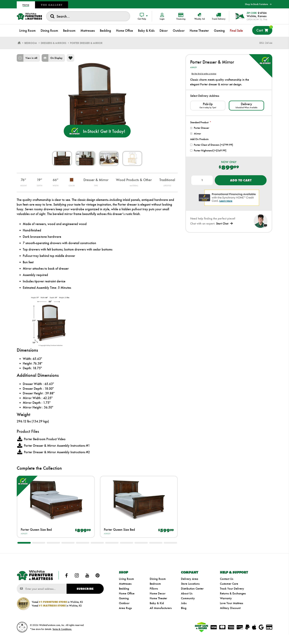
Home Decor (157, 593)
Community (188, 598)
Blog (183, 608)
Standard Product (199, 122)
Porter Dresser (201, 127)
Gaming (124, 598)
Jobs (183, 603)
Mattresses (125, 584)
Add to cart (241, 180)
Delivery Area (189, 579)
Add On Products (199, 139)
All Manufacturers (161, 608)
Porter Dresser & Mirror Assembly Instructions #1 (57, 446)
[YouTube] (87, 575)
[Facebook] (66, 575)
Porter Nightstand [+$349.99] (210, 150)
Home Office (126, 593)
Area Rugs (125, 608)
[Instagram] (77, 575)
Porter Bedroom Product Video (45, 439)
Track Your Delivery (232, 588)
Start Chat (222, 223)
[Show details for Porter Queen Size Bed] (55, 499)
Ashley (24, 533)
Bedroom (155, 584)
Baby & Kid (157, 603)
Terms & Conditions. (62, 629)
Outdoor (124, 603)
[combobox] (88, 16)
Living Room (126, 579)
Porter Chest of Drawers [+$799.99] (213, 144)
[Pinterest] (97, 575)
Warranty (226, 598)
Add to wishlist (70, 58)
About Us (186, 593)
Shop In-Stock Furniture (256, 4)
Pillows (154, 588)
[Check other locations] (208, 105)
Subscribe (85, 589)
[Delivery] (246, 105)
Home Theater (158, 598)
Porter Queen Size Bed (36, 530)
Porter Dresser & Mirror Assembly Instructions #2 (57, 452)
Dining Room (158, 579)
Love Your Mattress (231, 603)
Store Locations (190, 584)
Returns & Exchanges (233, 593)
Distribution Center (192, 588)
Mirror (197, 133)
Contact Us (226, 579)
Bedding (124, 588)
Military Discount (230, 608)
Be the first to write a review (203, 74)
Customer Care (229, 584)
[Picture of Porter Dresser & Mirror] (62, 158)
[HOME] (19, 42)
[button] (24, 543)
